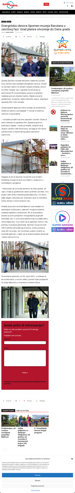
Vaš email (7, 339)
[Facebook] (67, 6)
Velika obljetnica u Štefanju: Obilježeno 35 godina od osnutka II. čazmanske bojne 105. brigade (24, 437)
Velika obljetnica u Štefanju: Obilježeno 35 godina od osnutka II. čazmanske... (67, 167)
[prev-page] (2, 449)
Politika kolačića (35, 490)
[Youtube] (72, 6)
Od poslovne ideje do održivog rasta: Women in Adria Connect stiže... (67, 133)
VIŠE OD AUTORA (22, 411)
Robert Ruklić (10, 32)
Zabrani (37, 480)
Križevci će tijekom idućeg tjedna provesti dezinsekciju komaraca (67, 115)
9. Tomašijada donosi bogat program (40, 430)
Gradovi (11, 17)
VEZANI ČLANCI (8, 411)
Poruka (6, 348)
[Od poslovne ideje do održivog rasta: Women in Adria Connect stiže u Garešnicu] (53, 128)
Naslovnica (4, 17)
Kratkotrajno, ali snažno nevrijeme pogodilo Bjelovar (8, 432)
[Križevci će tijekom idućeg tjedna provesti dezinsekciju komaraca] (53, 112)
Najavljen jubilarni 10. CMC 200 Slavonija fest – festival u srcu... (67, 150)
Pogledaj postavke (37, 486)
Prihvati (37, 475)
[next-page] (5, 449)
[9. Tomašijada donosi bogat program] (41, 421)
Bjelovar (18, 17)
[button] (72, 459)
